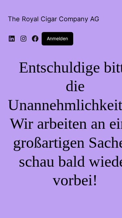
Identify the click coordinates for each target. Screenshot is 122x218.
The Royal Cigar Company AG (53, 19)
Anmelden (57, 38)
